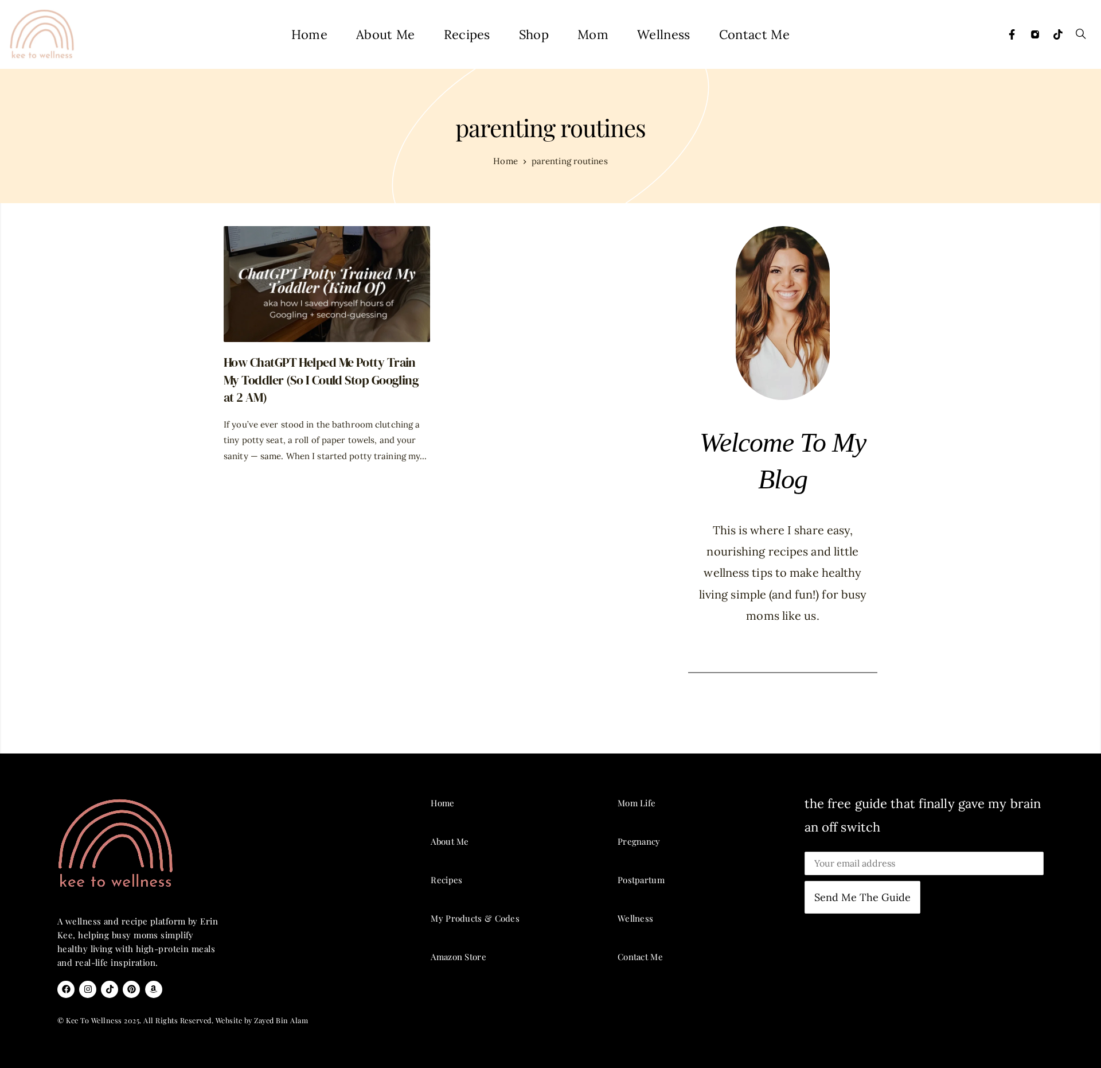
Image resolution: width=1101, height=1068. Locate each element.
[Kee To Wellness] (42, 34)
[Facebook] (1012, 34)
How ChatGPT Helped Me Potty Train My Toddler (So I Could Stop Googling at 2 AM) (321, 380)
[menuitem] (309, 34)
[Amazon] (153, 989)
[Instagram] (1035, 34)
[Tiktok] (1058, 34)
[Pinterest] (131, 989)
